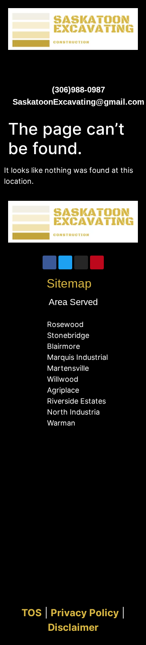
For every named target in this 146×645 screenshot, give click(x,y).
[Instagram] (81, 262)
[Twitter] (65, 262)
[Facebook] (49, 262)
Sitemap (69, 283)
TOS (31, 613)
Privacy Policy (85, 613)
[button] (73, 64)
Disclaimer (73, 627)
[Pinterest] (97, 262)
